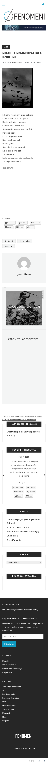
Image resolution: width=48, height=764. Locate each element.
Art (6, 47)
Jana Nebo (17, 62)
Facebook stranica (24, 576)
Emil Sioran (24, 457)
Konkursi (6, 713)
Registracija (7, 672)
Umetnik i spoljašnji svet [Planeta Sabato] (20, 609)
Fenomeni (24, 736)
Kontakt (5, 661)
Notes (4, 717)
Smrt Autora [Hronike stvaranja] (23, 531)
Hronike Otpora (8, 705)
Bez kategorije (8, 694)
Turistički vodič (14, 540)
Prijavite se (9, 644)
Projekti (5, 721)
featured (9, 241)
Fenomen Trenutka (10, 698)
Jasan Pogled (8, 709)
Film (4, 702)
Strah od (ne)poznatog (18, 527)
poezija (8, 246)
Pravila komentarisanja (12, 668)
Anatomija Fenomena (11, 686)
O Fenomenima (9, 665)
